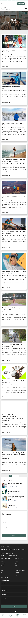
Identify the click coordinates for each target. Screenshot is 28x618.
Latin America (4, 579)
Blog (9, 22)
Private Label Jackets (20, 572)
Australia (3, 563)
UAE (2, 572)
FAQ (16, 568)
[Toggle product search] (2, 3)
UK (1, 575)
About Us (17, 566)
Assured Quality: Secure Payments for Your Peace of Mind (12, 1)
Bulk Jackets (18, 570)
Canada (3, 566)
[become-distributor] (15, 3)
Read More (5, 66)
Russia (2, 570)
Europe (2, 568)
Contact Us (17, 575)
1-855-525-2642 (9, 555)
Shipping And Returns (20, 577)
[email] (26, 3)
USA (2, 577)
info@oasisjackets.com (11, 558)
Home (4, 22)
